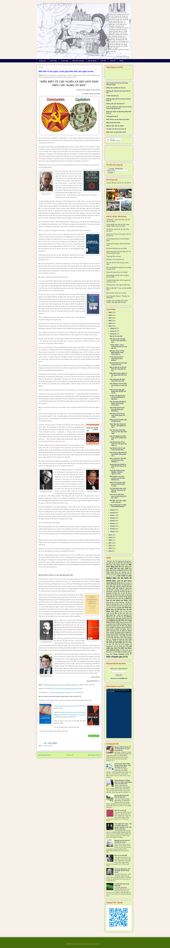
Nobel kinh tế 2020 (112, 629)
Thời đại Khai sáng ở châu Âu (119, 640)
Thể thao (117, 637)
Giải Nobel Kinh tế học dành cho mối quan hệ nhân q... (118, 443)
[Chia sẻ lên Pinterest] (56, 743)
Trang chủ (42, 60)
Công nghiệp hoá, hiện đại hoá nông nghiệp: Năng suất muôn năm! (117, 225)
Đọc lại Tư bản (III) (116, 336)
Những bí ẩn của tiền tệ (114, 616)
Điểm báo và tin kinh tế (119, 578)
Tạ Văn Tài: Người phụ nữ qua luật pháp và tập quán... (117, 397)
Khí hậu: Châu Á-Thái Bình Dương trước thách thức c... (117, 352)
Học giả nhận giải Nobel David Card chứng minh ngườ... (118, 403)
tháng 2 (113, 528)
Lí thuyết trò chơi (116, 605)
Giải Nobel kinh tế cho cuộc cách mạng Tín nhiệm (117, 415)
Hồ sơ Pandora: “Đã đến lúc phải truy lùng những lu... (118, 460)
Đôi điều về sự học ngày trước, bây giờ (118, 501)
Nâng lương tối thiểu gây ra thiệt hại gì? (118, 420)
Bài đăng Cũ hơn (94, 755)
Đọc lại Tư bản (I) (120, 810)
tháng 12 (113, 328)
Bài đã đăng (92, 60)
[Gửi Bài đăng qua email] (45, 743)
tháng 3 (113, 526)
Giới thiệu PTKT (111, 585)
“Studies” (109, 561)
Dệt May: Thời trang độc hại (115, 259)
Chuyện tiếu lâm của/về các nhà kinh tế (118, 183)
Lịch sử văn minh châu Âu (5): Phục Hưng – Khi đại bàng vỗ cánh (123, 765)
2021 (110, 326)
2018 (110, 540)
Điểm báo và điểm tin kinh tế (115, 88)
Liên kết (103, 60)
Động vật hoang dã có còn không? (117, 272)
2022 (110, 323)
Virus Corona (118, 654)
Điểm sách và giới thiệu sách (116, 132)
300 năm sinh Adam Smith (115, 565)
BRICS (121, 570)
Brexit (114, 570)
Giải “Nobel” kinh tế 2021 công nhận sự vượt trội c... (118, 385)
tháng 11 (113, 331)
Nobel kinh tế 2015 (114, 624)
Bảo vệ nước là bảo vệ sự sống (116, 293)
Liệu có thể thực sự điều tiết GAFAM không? (118, 505)
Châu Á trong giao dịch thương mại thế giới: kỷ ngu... (117, 484)
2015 (110, 548)
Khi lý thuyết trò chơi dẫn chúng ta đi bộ (118, 363)
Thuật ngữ (64, 60)
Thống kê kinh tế (112, 116)
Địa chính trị (123, 576)
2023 (110, 320)
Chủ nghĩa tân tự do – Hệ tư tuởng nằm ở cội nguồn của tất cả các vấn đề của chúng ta (123, 826)
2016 (110, 545)
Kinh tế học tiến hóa (117, 598)
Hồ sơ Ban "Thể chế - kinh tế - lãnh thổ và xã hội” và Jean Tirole (119, 588)
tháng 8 (113, 512)
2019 (110, 537)
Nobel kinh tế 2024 (123, 632)
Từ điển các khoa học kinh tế (116, 129)
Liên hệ (112, 60)
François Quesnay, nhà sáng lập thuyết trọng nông (122, 870)
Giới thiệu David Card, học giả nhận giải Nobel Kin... (117, 409)
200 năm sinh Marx (124, 563)
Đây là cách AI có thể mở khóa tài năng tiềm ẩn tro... (118, 368)
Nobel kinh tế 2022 (119, 631)
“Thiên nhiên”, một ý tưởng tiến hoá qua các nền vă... (118, 346)
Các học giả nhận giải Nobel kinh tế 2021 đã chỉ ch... (118, 391)
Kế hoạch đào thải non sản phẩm (116, 248)
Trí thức (119, 646)
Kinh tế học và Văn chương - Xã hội (117, 602)
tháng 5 (113, 520)
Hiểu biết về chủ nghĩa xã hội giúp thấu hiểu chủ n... (118, 374)
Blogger (101, 944)
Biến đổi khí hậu (117, 569)
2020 (110, 535)
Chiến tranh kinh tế (112, 574)
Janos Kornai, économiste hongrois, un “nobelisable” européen (60, 684)
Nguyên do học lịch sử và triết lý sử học (122, 841)
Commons (124, 574)
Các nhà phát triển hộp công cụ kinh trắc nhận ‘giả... (118, 431)
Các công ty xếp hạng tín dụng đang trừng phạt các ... (118, 454)
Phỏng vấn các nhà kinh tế (115, 103)
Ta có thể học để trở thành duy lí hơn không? (116, 358)
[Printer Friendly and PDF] (93, 736)
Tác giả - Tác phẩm (120, 636)
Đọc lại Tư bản (125, 583)
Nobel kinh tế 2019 (123, 627)
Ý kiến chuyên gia (47, 746)
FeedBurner (123, 678)
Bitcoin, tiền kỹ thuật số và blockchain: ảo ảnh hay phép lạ (123, 748)
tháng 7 (113, 515)
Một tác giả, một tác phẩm (115, 126)
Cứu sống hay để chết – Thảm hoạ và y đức (118, 380)
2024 (110, 318)
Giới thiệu (53, 60)
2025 (110, 315)
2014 (110, 551)
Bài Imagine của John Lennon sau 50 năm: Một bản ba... (117, 478)
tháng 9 (113, 510)
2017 (110, 543)
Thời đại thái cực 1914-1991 (119, 641)
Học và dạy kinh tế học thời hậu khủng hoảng (119, 585)
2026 (110, 312)
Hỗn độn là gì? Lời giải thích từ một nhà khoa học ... (118, 340)
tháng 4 (113, 523)
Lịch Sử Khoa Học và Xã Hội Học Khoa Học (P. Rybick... (118, 490)
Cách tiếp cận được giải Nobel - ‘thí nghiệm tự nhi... (118, 425)
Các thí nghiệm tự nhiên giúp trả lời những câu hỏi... (118, 437)
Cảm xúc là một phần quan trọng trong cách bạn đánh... (118, 496)
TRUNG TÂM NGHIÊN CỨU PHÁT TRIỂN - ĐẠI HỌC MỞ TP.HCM (117, 301)
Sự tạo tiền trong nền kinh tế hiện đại (122, 796)
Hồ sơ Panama (120, 591)
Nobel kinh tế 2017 (119, 626)
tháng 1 (113, 531)
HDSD (121, 60)
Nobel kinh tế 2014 (126, 622)
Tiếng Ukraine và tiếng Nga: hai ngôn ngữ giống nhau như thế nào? (123, 782)
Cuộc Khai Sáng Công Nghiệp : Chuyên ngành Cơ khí (117, 472)
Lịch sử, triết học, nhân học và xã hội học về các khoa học (119, 107)
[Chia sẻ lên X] (52, 743)
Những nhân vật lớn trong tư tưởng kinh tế (119, 617)
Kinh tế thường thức (113, 604)
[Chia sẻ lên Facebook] (54, 743)
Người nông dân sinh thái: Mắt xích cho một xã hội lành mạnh (118, 252)
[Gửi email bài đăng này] (49, 743)
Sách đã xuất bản (78, 60)
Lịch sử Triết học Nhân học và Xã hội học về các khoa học (119, 609)
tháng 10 (113, 334)
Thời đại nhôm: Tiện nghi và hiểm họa (118, 285)
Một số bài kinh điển (113, 122)
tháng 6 (113, 518)
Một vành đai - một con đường (117, 615)
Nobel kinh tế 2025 (112, 634)
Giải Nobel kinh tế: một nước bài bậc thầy (117, 449)
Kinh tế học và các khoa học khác (117, 119)
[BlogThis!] (50, 743)
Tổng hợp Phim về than (113, 256)
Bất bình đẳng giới (125, 566)
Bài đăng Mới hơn (44, 755)
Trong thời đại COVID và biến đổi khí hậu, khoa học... (118, 466)
